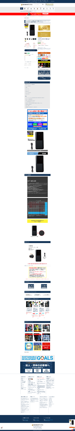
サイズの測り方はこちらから (31, 50)
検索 (42, 4)
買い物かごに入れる (72, 427)
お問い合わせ (23, 376)
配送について (39, 376)
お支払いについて (31, 376)
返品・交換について (24, 396)
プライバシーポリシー (43, 396)
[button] (25, 310)
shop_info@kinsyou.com (23, 387)
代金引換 (29, 380)
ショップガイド (51, 396)
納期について (49, 376)
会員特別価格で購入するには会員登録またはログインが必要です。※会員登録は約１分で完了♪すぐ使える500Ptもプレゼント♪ (44, 49)
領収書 (29, 391)
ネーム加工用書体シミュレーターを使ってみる (44, 78)
